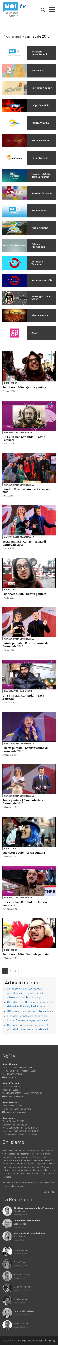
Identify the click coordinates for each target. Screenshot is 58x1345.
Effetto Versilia (40, 123)
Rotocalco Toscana (37, 263)
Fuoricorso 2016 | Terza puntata (23, 852)
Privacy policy (23, 1340)
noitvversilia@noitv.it (14, 1096)
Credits (34, 1340)
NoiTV (13, 1340)
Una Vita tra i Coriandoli (18, 432)
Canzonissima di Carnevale (19, 484)
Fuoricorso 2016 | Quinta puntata (24, 387)
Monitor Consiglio (41, 193)
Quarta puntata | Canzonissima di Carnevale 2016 (25, 749)
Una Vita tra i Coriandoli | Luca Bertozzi (23, 697)
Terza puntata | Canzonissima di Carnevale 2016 (24, 802)
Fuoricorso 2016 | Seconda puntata (25, 954)
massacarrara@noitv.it (15, 1112)
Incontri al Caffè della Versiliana (41, 175)
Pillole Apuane (39, 227)
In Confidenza (39, 158)
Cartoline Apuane (41, 88)
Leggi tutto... (50, 1191)
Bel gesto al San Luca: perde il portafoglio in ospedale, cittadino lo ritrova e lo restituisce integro (28, 993)
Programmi (11, 36)
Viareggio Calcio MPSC (41, 298)
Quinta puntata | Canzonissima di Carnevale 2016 (25, 645)
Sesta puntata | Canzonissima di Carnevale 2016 (24, 543)
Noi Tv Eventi (39, 210)
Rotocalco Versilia (41, 280)
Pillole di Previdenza (38, 245)
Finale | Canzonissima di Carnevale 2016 (26, 491)
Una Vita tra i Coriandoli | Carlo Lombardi (23, 438)
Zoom (34, 333)
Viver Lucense (39, 315)
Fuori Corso (10, 383)
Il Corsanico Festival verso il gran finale (30, 1011)
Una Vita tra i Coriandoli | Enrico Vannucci (24, 903)
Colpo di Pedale (40, 105)
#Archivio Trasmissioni (39, 53)
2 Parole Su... (38, 70)
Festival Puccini (40, 140)
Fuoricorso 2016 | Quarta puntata (24, 593)
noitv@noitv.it (11, 1077)
